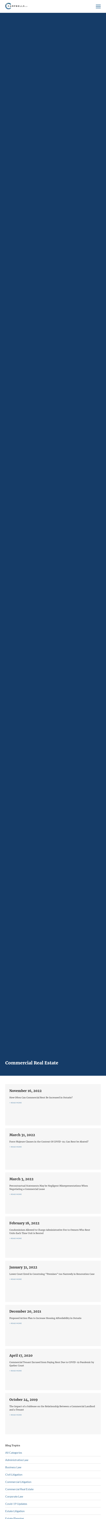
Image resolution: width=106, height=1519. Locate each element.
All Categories (13, 1452)
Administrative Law (16, 1460)
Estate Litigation (15, 1511)
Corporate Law (14, 1496)
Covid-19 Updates (16, 1503)
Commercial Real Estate (19, 1489)
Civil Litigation (13, 1474)
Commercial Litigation (18, 1481)
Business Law (13, 1467)
